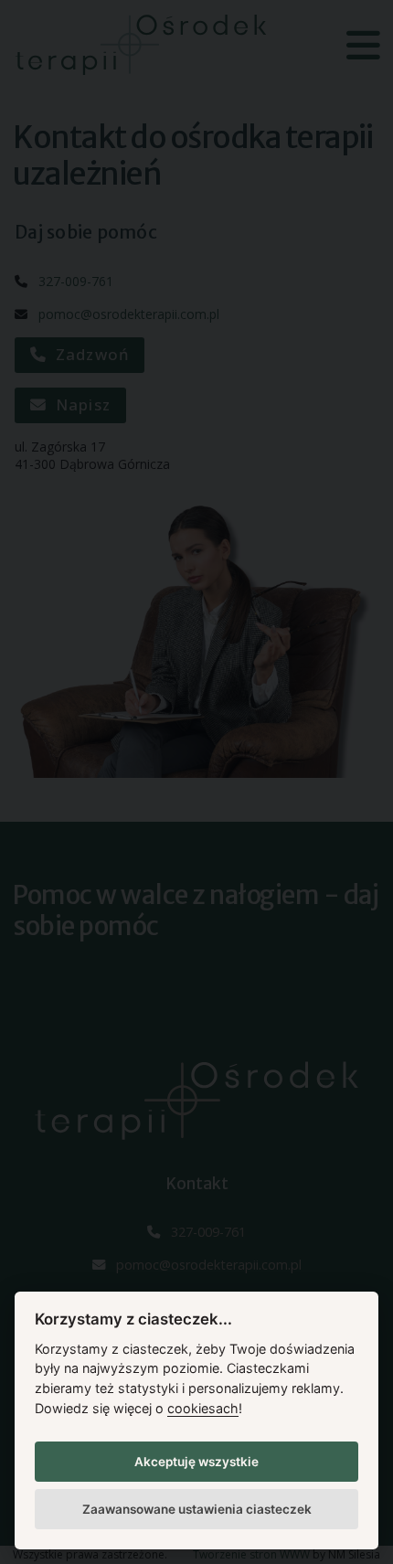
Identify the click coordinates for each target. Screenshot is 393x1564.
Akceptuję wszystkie (196, 1461)
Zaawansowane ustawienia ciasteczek (197, 1509)
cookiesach (203, 1408)
